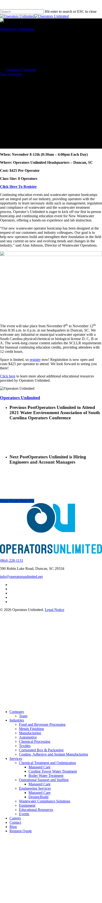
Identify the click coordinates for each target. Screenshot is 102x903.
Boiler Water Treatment (45, 776)
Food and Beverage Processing (42, 724)
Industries (16, 720)
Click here (7, 376)
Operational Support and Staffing (44, 780)
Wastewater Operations (17, 29)
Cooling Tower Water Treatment (52, 771)
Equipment (27, 805)
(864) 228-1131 (11, 560)
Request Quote (20, 831)
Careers (15, 818)
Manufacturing (30, 733)
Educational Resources (36, 810)
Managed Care (39, 767)
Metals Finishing (31, 729)
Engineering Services (35, 788)
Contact (15, 822)
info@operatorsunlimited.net (21, 577)
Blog (13, 827)
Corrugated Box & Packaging (41, 750)
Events (24, 814)
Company (16, 712)
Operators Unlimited (20, 70)
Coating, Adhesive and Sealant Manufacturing (53, 754)
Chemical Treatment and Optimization (47, 763)
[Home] (51, 552)
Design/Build (38, 797)
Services (15, 759)
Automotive (28, 737)
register (35, 360)
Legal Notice (54, 610)
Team (23, 716)
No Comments (11, 74)
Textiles (25, 746)
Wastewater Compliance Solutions (44, 801)
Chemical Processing (34, 741)
